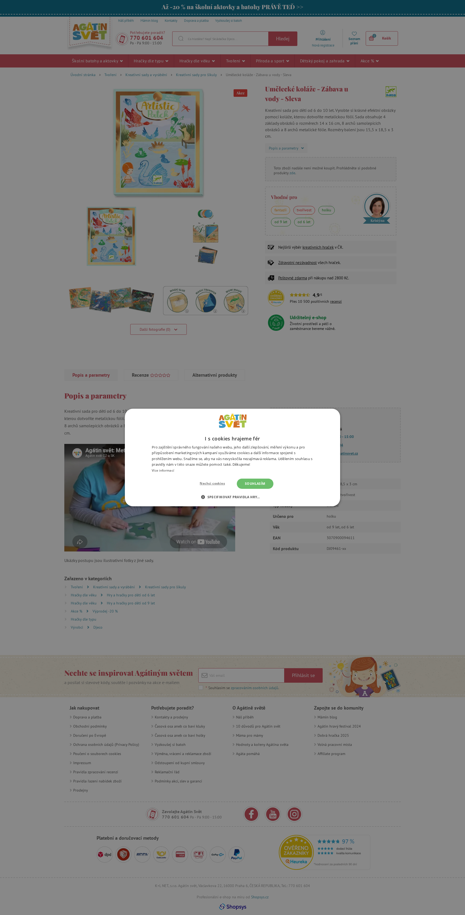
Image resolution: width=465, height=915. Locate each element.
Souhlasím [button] (255, 483)
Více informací (163, 470)
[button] (232, 497)
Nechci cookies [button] (212, 483)
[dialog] (232, 457)
